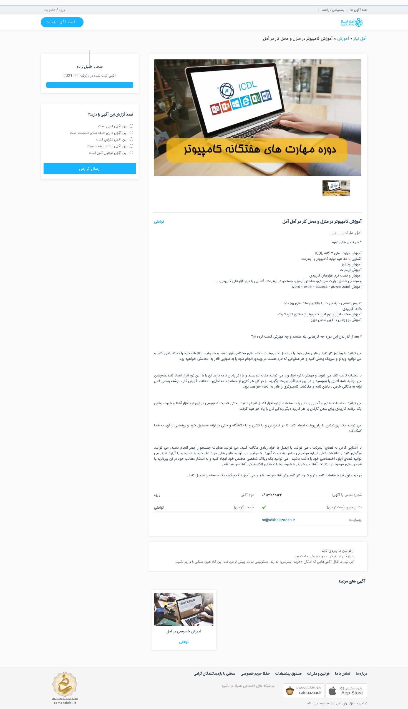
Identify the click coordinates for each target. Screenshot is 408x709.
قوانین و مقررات (318, 674)
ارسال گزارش (89, 169)
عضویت (49, 10)
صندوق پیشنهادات (288, 674)
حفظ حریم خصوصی (255, 674)
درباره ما (361, 674)
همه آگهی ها (358, 10)
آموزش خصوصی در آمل (184, 631)
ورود (62, 10)
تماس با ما (342, 674)
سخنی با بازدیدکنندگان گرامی (214, 674)
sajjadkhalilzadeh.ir (278, 520)
